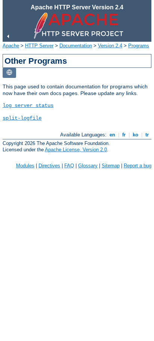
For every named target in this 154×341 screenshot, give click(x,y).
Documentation (75, 45)
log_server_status (28, 105)
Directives (49, 165)
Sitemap (111, 165)
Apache (11, 45)
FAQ (69, 165)
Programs (138, 45)
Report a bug (137, 165)
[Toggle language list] (9, 73)
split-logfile (22, 118)
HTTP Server (39, 45)
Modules (25, 165)
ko (135, 135)
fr (124, 135)
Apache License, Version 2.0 (76, 149)
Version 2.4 (110, 45)
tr (147, 135)
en (112, 135)
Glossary (88, 165)
